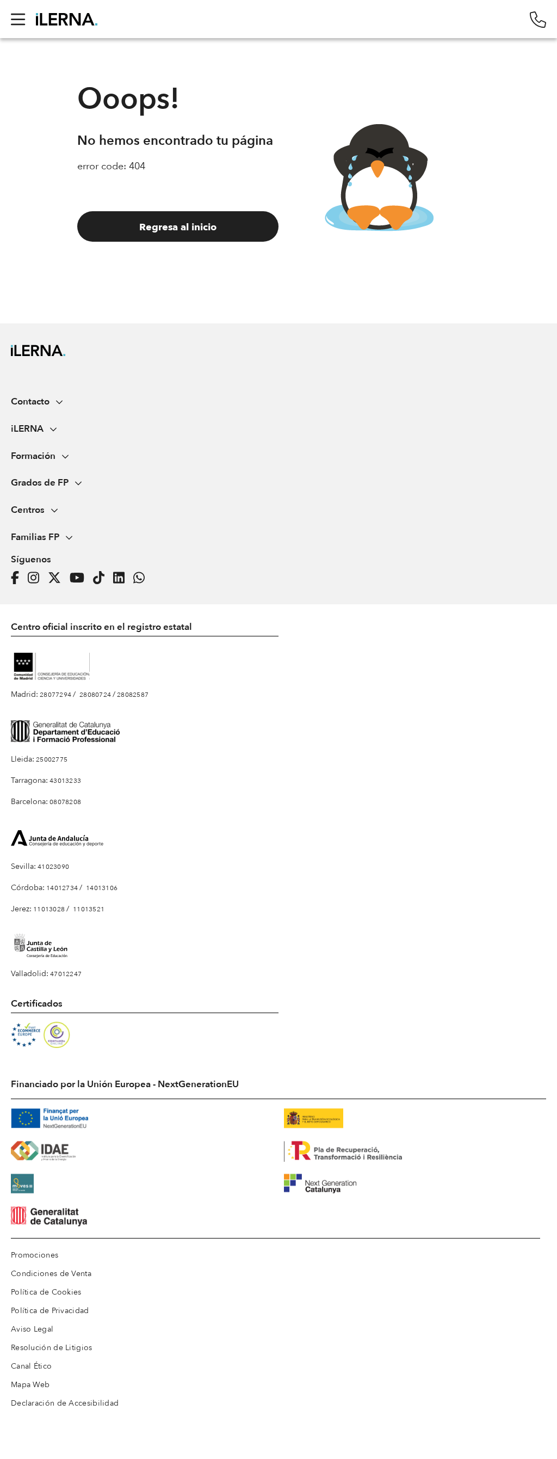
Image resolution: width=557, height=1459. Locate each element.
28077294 (55, 694)
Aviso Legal (32, 1329)
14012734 (62, 888)
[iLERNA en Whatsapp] (142, 578)
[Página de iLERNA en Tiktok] (102, 578)
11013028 (49, 909)
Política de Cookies (46, 1292)
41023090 (53, 867)
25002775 (51, 759)
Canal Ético (31, 1366)
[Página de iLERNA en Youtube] (80, 578)
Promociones (34, 1255)
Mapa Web (30, 1385)
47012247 (66, 974)
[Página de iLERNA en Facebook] (18, 578)
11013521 (88, 909)
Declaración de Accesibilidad (65, 1403)
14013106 (101, 888)
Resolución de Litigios (51, 1347)
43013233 (65, 780)
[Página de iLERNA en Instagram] (37, 578)
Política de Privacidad (50, 1310)
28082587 (132, 694)
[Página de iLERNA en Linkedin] (122, 578)
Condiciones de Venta (51, 1273)
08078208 (65, 802)
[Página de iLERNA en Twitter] (57, 578)
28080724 (95, 694)
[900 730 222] (538, 19)
